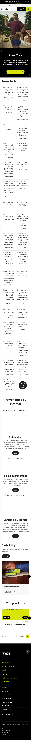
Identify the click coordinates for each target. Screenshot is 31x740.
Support (25, 5)
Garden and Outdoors (8, 666)
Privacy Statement (6, 730)
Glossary (4, 734)
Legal (3, 728)
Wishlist (12, 5)
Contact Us (5, 681)
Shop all (14, 72)
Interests (4, 674)
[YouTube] (9, 714)
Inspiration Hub (6, 695)
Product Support (7, 698)
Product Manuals (7, 702)
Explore (6, 556)
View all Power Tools (23, 385)
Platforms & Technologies (10, 678)
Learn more (19, 3)
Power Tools (6, 663)
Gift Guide (5, 691)
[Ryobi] (8, 9)
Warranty (5, 709)
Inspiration (19, 5)
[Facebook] (2, 714)
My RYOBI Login (21, 9)
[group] (15, 578)
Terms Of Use (5, 732)
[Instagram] (6, 714)
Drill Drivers (4, 621)
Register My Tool (7, 705)
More (15, 453)
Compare (21, 636)
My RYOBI (5, 687)
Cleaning (4, 670)
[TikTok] (12, 714)
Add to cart (27, 636)
